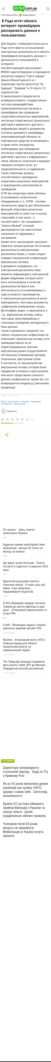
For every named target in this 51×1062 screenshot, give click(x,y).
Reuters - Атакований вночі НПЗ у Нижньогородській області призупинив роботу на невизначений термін (24, 645)
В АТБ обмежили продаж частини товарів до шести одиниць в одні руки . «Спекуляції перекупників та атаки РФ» (25, 608)
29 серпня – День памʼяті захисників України (19, 531)
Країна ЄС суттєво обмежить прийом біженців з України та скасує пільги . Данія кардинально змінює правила (24, 810)
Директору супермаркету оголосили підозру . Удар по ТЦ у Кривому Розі (25, 772)
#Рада (3, 402)
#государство (6, 404)
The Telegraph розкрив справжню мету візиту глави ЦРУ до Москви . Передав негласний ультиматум (25, 665)
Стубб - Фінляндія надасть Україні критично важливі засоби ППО (24, 626)
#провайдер (36, 402)
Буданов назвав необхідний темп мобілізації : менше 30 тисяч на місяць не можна (24, 548)
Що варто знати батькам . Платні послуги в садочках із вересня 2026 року (25, 566)
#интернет (25, 402)
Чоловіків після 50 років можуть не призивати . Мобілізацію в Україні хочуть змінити (23, 830)
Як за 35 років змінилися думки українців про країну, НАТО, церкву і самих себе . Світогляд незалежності (25, 790)
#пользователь (20, 404)
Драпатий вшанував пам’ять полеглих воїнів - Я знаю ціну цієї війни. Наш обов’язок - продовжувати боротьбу (24, 586)
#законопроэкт (14, 402)
